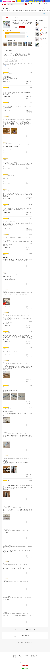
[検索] (26, 4)
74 (32, 629)
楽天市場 (2, 10)
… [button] (4, 10)
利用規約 (12, 64)
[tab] (7, 17)
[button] (32, 4)
